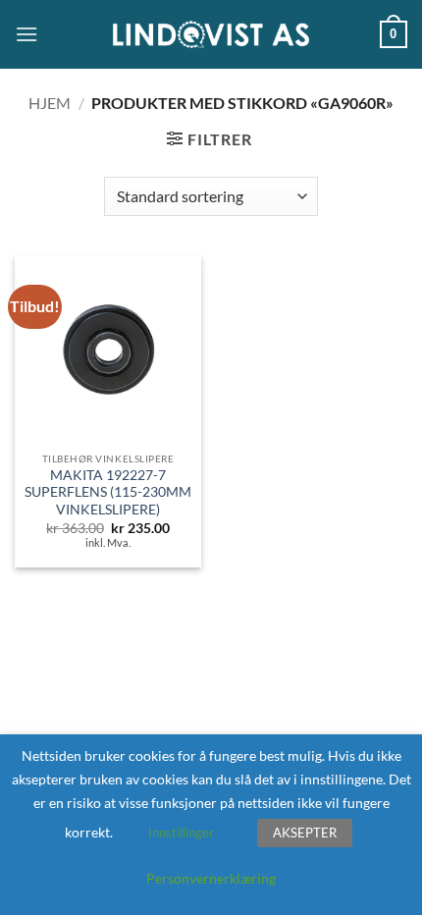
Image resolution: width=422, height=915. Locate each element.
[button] (26, 34)
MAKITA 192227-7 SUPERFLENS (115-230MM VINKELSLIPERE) (108, 492)
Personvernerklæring (211, 878)
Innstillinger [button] (181, 832)
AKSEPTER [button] (305, 832)
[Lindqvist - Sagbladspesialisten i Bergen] (211, 35)
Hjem (49, 102)
